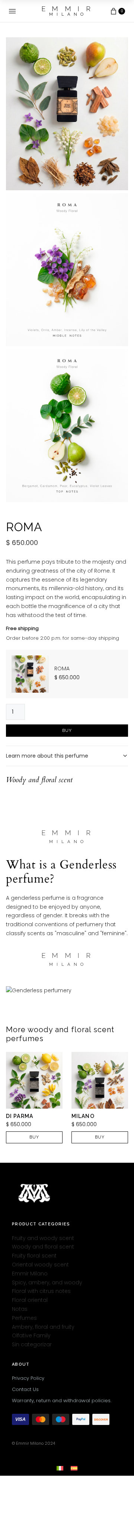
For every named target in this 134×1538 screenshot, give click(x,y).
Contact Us (25, 1389)
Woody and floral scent (43, 1247)
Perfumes (24, 1318)
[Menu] (12, 11)
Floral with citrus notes (41, 1291)
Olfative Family (31, 1336)
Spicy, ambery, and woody (47, 1282)
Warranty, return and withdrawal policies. (61, 1400)
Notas (20, 1309)
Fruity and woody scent (43, 1238)
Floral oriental (30, 1300)
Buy (67, 730)
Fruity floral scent (34, 1255)
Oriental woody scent (40, 1264)
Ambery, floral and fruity (43, 1327)
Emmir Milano (30, 1273)
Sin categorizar (32, 1344)
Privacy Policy (28, 1378)
